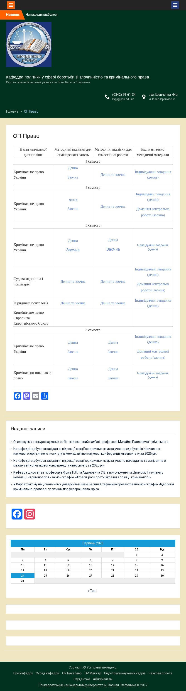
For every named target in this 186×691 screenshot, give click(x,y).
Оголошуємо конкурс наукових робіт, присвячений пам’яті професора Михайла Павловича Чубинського (91, 442)
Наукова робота (160, 673)
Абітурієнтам (103, 679)
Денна (73, 167)
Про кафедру (23, 673)
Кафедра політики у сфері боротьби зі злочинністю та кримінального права (77, 77)
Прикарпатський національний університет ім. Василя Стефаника (87, 685)
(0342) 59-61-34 (124, 94)
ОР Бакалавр (72, 673)
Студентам (81, 679)
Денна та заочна (112, 174)
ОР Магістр (93, 673)
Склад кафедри (47, 673)
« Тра (91, 591)
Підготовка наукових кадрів (125, 673)
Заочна (73, 177)
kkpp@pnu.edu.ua (123, 99)
